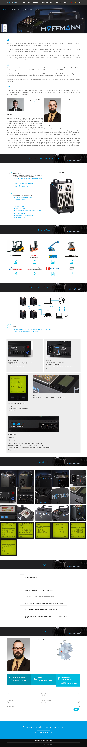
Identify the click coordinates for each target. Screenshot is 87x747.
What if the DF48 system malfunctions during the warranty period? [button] (44, 603)
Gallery (56, 2)
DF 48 (29, 2)
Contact (66, 2)
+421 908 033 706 (21, 680)
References (35, 2)
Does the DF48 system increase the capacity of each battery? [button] (42, 583)
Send (76, 709)
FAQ (61, 2)
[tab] (43, 577)
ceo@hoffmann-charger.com (45, 680)
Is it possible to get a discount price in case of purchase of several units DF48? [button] (46, 617)
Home (24, 2)
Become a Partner (46, 740)
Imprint (37, 740)
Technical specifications (46, 2)
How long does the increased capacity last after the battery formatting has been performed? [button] (46, 576)
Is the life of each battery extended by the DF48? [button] (39, 590)
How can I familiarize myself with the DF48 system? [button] (39, 596)
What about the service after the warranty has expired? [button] (41, 609)
